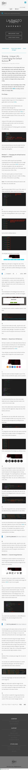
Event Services (14, 723)
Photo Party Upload (16, 48)
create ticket (14, 733)
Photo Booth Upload (14, 747)
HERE (15, 102)
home (14, 731)
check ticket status (14, 735)
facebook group (14, 739)
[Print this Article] (9, 60)
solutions (14, 737)
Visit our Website (14, 721)
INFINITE (14, 751)
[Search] (2, 13)
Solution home (5, 48)
